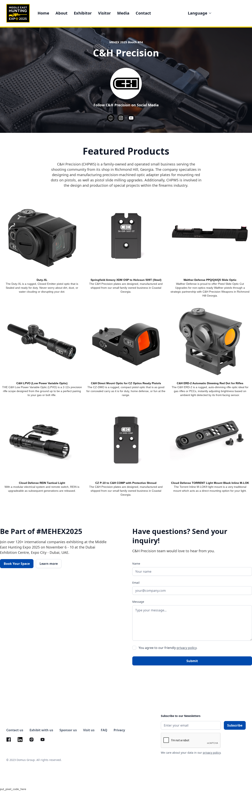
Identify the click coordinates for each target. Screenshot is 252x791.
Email (136, 582)
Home (43, 13)
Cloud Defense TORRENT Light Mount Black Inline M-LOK (210, 482)
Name (136, 563)
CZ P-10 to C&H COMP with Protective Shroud (126, 482)
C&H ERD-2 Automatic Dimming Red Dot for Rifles (210, 383)
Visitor (104, 13)
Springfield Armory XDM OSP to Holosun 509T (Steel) (126, 279)
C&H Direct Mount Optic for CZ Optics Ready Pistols (126, 383)
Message (138, 602)
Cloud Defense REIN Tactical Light (42, 482)
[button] (200, 13)
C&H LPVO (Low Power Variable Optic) (42, 383)
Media (123, 13)
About (62, 13)
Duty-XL (42, 279)
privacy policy (186, 648)
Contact (143, 13)
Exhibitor (83, 13)
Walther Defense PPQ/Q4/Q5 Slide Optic (209, 279)
